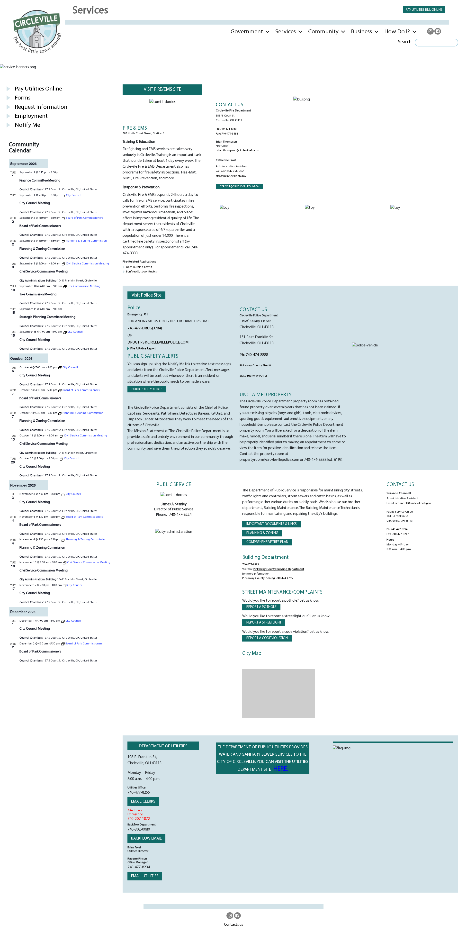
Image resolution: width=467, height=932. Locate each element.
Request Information (41, 107)
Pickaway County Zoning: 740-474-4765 (267, 578)
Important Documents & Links (271, 524)
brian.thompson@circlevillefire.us (237, 150)
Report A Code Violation (267, 638)
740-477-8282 (250, 564)
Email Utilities (144, 876)
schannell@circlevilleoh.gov (413, 503)
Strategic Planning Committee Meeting (47, 317)
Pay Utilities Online (38, 89)
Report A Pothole (261, 607)
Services (285, 32)
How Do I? (397, 32)
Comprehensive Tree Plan (267, 542)
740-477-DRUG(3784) (144, 328)
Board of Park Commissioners (40, 226)
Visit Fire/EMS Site (162, 89)
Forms (22, 98)
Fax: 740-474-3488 (227, 133)
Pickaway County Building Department (278, 569)
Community (323, 32)
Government (247, 32)
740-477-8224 (180, 515)
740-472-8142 (224, 171)
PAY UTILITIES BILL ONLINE (424, 10)
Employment (31, 116)
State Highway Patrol (253, 375)
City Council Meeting (34, 203)
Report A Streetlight (263, 622)
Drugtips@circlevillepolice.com (158, 342)
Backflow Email (146, 838)
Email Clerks (143, 801)
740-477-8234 (138, 867)
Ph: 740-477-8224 (396, 529)
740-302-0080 (138, 830)
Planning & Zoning (262, 533)
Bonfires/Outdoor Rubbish (142, 271)
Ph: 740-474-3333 (226, 128)
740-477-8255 (138, 793)
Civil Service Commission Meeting (43, 271)
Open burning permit (139, 267)
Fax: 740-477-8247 (397, 534)
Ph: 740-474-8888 (254, 355)
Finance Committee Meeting (39, 180)
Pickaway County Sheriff (255, 365)
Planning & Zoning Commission (42, 249)
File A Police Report (143, 348)
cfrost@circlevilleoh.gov (231, 176)
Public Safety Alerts (147, 389)
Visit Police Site (147, 295)
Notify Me (27, 125)
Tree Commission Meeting (37, 294)
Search (405, 42)
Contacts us (233, 925)
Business (361, 32)
